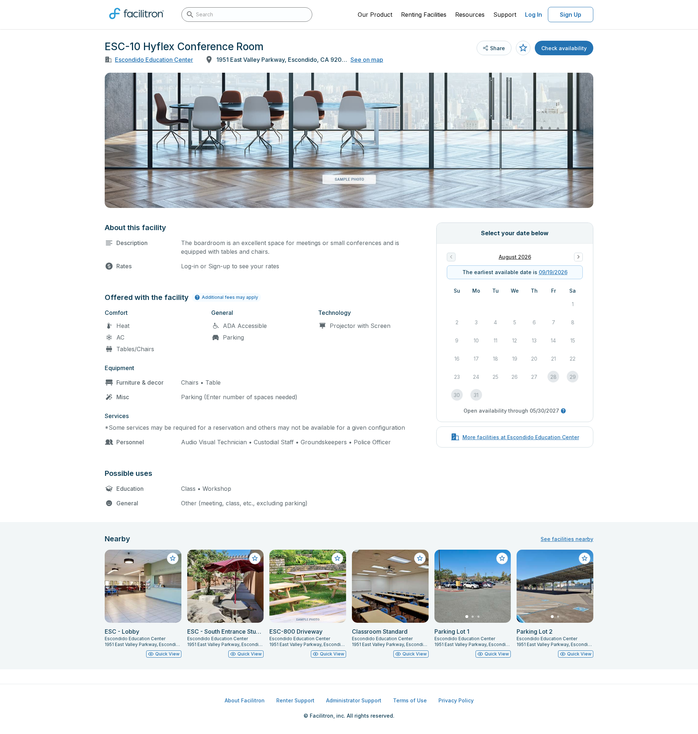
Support (504, 14)
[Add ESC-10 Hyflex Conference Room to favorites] (523, 48)
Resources (470, 14)
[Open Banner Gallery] (349, 140)
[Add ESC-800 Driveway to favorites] (337, 558)
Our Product (375, 14)
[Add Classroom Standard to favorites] (420, 558)
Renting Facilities (423, 14)
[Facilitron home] (136, 21)
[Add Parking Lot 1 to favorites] (502, 558)
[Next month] (578, 257)
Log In (533, 14)
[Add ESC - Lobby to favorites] (172, 558)
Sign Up (570, 14)
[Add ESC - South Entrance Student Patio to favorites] (255, 558)
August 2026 (515, 257)
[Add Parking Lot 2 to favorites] (584, 558)
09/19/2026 (553, 272)
